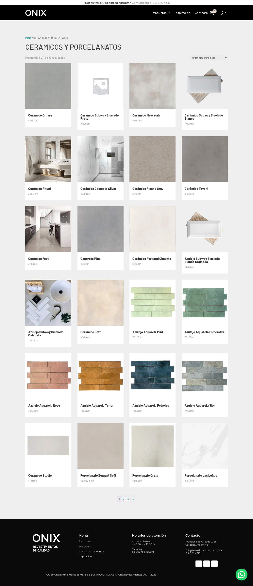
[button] (241, 574)
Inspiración (182, 13)
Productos (159, 13)
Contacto (201, 13)
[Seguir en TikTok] (214, 563)
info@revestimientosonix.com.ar (204, 550)
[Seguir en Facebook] (198, 563)
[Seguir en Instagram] (206, 563)
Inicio (28, 37)
